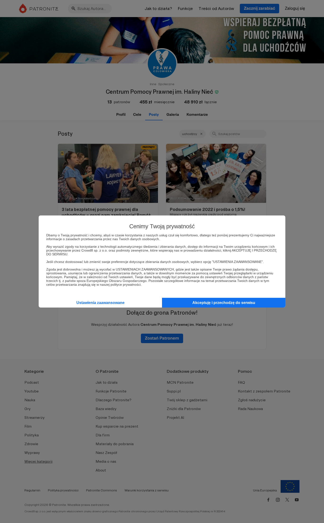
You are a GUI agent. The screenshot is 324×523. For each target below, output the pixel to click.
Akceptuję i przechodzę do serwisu (223, 303)
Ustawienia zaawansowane (100, 303)
